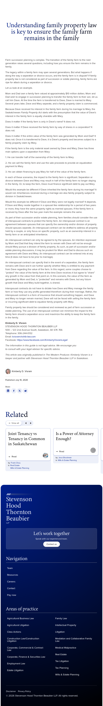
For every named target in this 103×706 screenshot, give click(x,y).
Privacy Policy (24, 691)
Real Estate (15, 465)
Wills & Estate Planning (19, 468)
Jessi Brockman (65, 457)
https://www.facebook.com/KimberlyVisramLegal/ (42, 340)
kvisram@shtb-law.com (24, 336)
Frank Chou (16, 463)
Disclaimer (11, 691)
